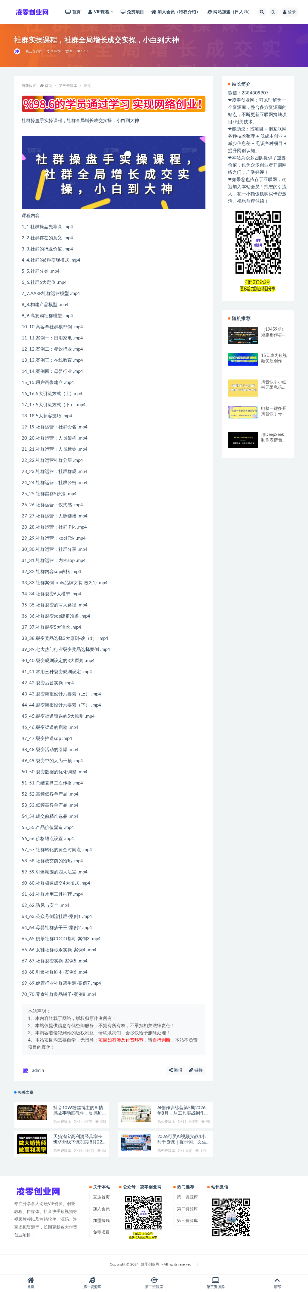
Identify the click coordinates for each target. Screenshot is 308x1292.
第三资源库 (34, 51)
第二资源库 (187, 1209)
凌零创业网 (150, 1264)
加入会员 (101, 1209)
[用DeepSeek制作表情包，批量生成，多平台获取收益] (243, 440)
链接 (198, 1070)
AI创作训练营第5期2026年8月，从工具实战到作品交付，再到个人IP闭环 (183, 1113)
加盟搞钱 (101, 1221)
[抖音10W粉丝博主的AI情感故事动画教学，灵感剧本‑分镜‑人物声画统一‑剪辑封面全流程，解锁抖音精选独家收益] (32, 1112)
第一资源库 (187, 1197)
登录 (292, 12)
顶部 (277, 1287)
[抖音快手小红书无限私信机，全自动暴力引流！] (243, 388)
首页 (76, 12)
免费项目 (135, 12)
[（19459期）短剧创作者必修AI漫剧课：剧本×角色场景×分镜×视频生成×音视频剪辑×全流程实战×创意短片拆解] (243, 335)
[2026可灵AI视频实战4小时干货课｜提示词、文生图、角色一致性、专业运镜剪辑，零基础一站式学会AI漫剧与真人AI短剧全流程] (136, 1142)
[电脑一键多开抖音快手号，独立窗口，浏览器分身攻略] (243, 412)
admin (38, 1070)
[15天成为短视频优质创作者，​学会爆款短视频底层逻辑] (243, 359)
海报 (177, 1070)
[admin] (17, 51)
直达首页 (101, 1197)
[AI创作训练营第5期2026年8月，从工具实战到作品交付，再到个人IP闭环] (136, 1113)
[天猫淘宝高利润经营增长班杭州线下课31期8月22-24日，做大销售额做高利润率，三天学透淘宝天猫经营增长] (32, 1147)
